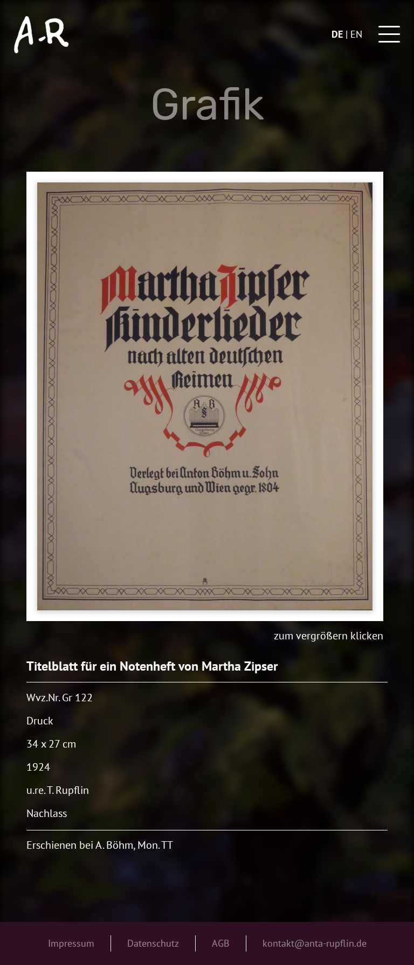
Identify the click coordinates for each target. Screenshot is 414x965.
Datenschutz (153, 943)
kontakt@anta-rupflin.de (315, 943)
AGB (221, 943)
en (356, 34)
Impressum (71, 943)
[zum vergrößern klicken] (204, 396)
